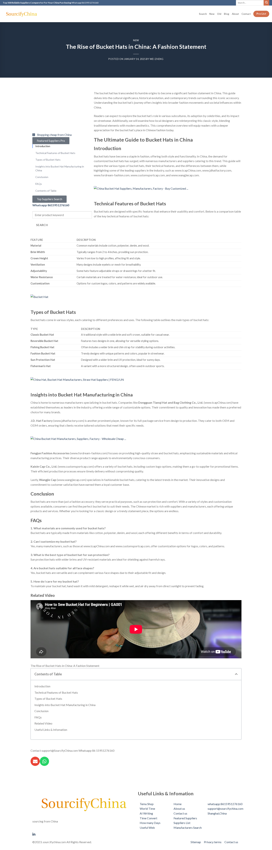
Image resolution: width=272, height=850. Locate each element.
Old (219, 13)
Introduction (42, 686)
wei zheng (157, 58)
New (211, 13)
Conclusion (41, 711)
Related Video (43, 723)
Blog (226, 13)
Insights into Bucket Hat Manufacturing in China (64, 705)
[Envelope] (35, 761)
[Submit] (266, 2)
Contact (246, 13)
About (235, 13)
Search (203, 13)
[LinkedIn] (83, 833)
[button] (236, 674)
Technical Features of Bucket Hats (56, 692)
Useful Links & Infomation (50, 729)
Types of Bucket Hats (48, 698)
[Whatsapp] (44, 761)
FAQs (38, 717)
